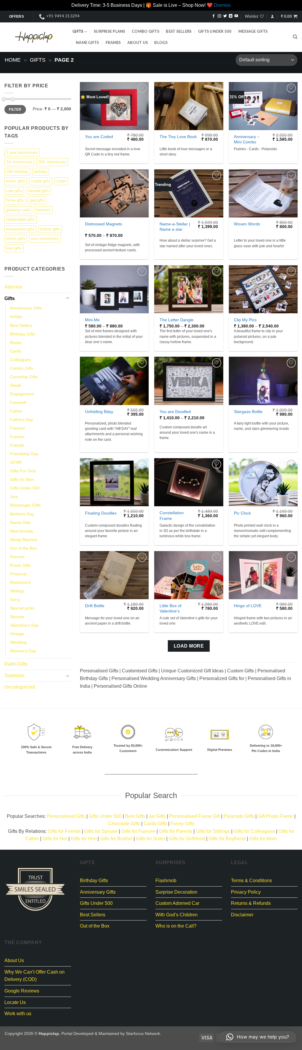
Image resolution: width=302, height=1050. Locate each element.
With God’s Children (176, 914)
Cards (15, 350)
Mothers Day (22, 513)
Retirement (20, 582)
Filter (15, 109)
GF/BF (16, 462)
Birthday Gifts (22, 333)
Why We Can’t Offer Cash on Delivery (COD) (34, 975)
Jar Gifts (157, 816)
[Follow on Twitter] (225, 16)
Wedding (18, 642)
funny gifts (15, 200)
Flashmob (165, 880)
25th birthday (17, 171)
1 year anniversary (22, 152)
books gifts (15, 181)
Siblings (17, 590)
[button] (272, 16)
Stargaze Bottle (248, 411)
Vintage (17, 633)
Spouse (17, 616)
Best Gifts (135, 816)
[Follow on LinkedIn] (230, 16)
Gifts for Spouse (101, 831)
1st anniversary (19, 162)
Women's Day (23, 650)
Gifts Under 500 (215, 31)
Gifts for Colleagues (254, 831)
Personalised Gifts (66, 816)
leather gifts (50, 229)
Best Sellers (178, 31)
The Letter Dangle (176, 319)
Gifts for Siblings (213, 831)
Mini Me (92, 319)
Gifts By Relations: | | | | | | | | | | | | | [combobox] (151, 835)
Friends (17, 445)
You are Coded (99, 136)
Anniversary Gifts (26, 308)
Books (16, 342)
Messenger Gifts (25, 505)
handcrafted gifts (20, 219)
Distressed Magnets (103, 224)
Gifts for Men (22, 479)
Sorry (15, 599)
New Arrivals (21, 530)
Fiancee (17, 428)
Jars (14, 496)
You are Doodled (175, 411)
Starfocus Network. (143, 1033)
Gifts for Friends (64, 831)
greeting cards (18, 209)
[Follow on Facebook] (213, 16)
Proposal (18, 573)
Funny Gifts (182, 823)
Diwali (15, 385)
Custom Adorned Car (177, 903)
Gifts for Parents (175, 831)
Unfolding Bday (99, 411)
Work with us (17, 1013)
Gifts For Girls (23, 471)
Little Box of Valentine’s (170, 608)
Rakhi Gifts (15, 663)
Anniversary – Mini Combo (247, 139)
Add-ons (13, 286)
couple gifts (40, 181)
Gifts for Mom (263, 838)
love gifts (14, 248)
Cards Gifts (155, 823)
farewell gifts (38, 190)
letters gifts (15, 238)
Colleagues (20, 359)
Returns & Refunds (251, 903)
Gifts (78, 31)
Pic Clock (242, 513)
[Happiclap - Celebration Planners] (34, 37)
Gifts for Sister (150, 838)
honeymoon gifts (20, 229)
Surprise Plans (109, 31)
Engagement (22, 393)
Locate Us (15, 1002)
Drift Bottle (94, 605)
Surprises (14, 675)
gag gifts (37, 200)
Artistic (16, 316)
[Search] (295, 36)
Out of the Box (23, 548)
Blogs (160, 43)
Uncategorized (19, 686)
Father (16, 410)
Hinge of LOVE (248, 605)
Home (13, 60)
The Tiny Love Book (178, 136)
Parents (17, 556)
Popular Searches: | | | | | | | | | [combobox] (151, 820)
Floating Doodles (100, 513)
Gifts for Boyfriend (227, 838)
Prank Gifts (20, 565)
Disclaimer (242, 914)
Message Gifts (252, 31)
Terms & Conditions (251, 880)
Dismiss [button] (222, 5)
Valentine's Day (24, 625)
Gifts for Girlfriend (187, 838)
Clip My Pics (245, 319)
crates (61, 181)
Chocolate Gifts (124, 823)
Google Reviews (21, 990)
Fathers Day (21, 419)
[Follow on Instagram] (219, 16)
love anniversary (45, 238)
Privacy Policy (246, 892)
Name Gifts (87, 43)
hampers (43, 209)
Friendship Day (24, 453)
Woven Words (247, 224)
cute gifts (14, 190)
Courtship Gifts (24, 376)
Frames (113, 43)
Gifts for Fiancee (138, 831)
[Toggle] (67, 298)
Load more (189, 645)
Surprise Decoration (176, 892)
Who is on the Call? (175, 925)
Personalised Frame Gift (194, 816)
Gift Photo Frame (275, 816)
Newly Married (23, 539)
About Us (137, 43)
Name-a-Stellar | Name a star (175, 227)
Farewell (18, 402)
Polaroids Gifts (239, 816)
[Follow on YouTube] (236, 16)
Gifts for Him (83, 838)
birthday (40, 171)
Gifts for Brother (116, 838)
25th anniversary (52, 162)
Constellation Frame (172, 515)
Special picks (22, 608)
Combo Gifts (145, 31)
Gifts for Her (54, 838)
